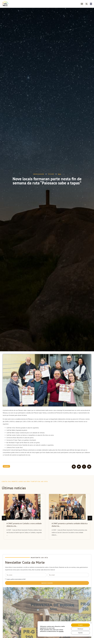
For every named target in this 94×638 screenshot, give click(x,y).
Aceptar (80, 625)
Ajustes (80, 633)
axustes (61, 631)
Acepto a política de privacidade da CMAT (16, 579)
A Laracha (6, 466)
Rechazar (80, 629)
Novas (59, 174)
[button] (86, 3)
